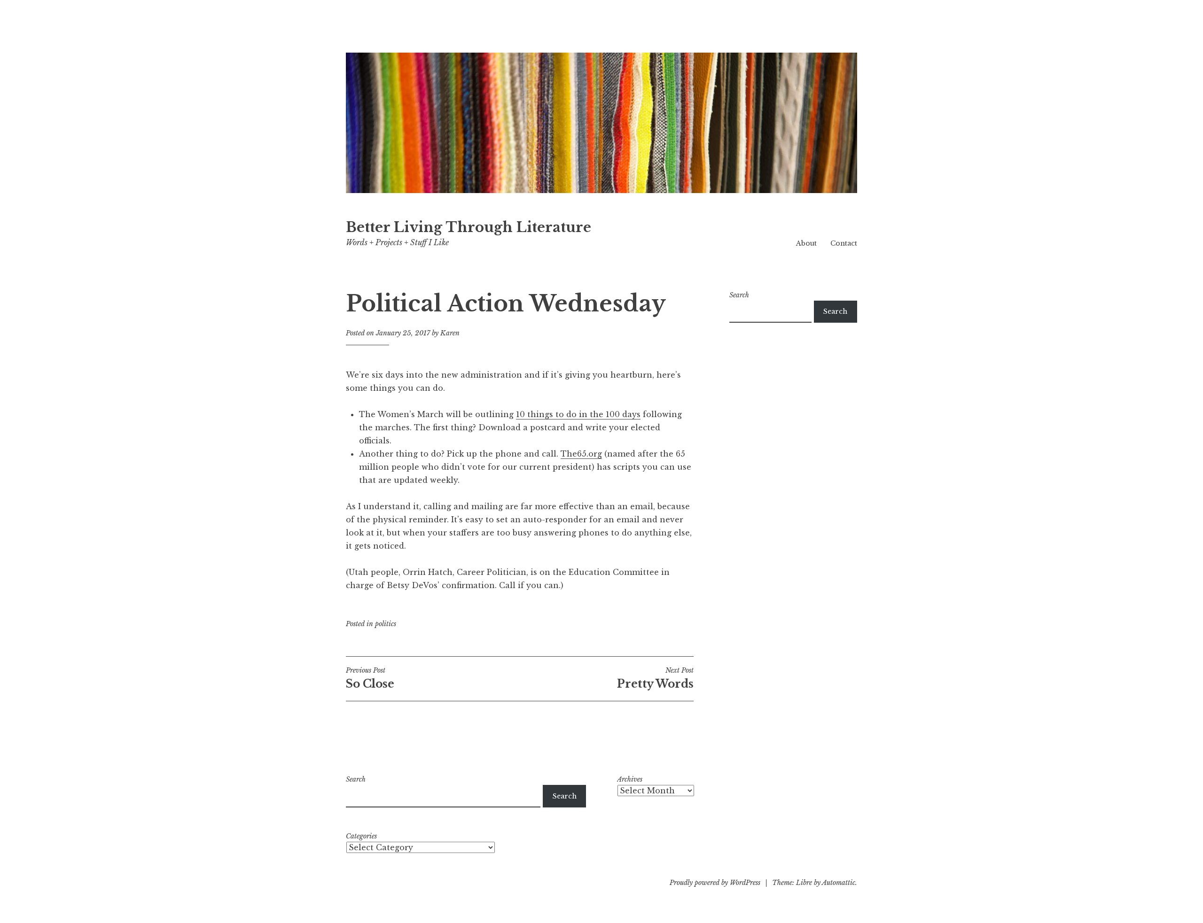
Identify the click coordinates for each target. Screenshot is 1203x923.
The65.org (581, 453)
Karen (450, 333)
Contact (843, 243)
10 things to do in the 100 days (578, 414)
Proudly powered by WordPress (715, 882)
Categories (361, 836)
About (806, 243)
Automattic (838, 882)
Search (739, 295)
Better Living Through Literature (468, 227)
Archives (629, 779)
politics (385, 624)
